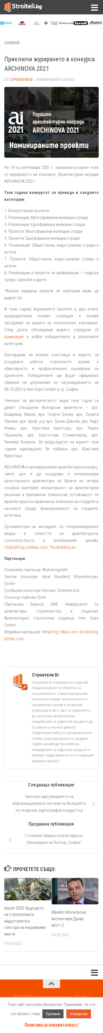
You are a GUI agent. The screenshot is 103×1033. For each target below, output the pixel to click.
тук (19, 297)
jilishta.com (14, 638)
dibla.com (68, 631)
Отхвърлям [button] (79, 1014)
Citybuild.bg (14, 547)
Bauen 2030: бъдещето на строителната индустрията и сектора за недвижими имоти (24, 921)
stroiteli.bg (88, 631)
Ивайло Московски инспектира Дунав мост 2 (69, 919)
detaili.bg (50, 631)
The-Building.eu (62, 547)
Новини (11, 43)
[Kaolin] (7, 23)
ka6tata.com (36, 547)
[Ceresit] (81, 23)
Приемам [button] (53, 1014)
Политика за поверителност (51, 1024)
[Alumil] (95, 23)
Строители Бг (21, 79)
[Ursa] (22, 23)
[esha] (51, 23)
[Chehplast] (66, 23)
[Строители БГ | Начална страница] (29, 7)
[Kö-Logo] (36, 23)
